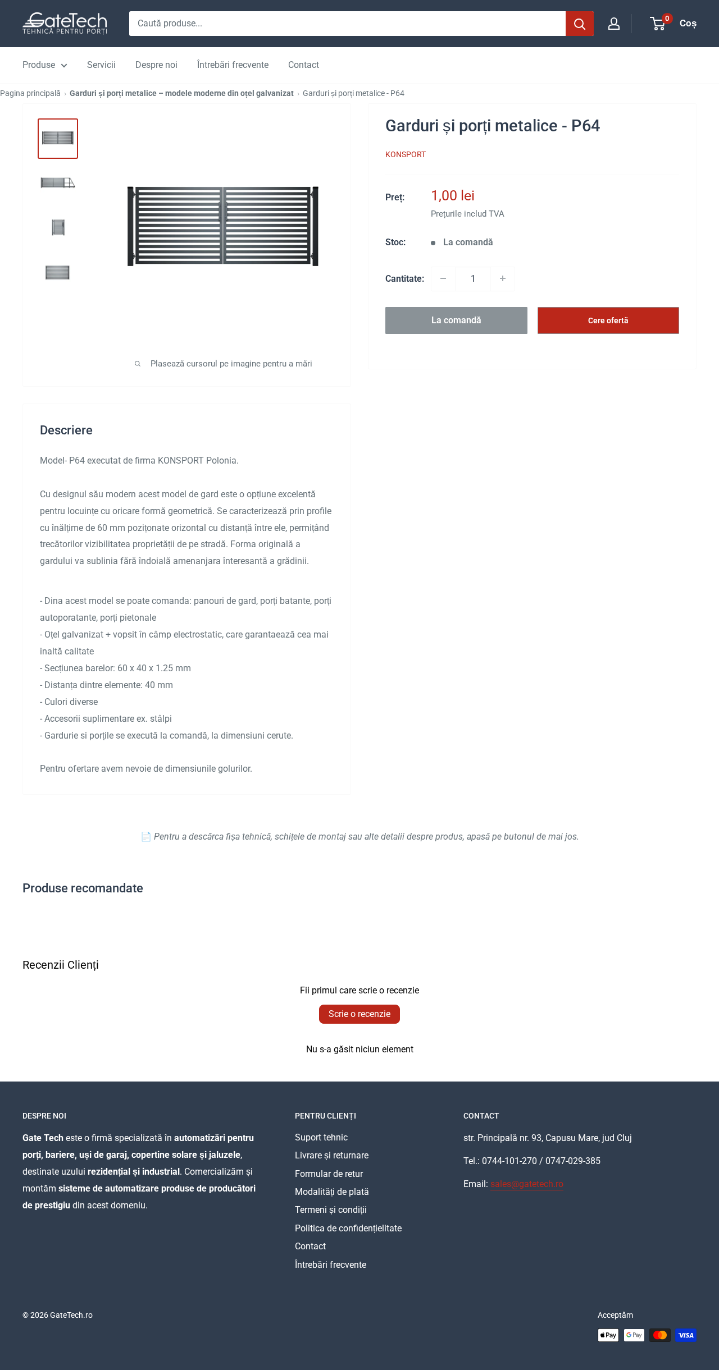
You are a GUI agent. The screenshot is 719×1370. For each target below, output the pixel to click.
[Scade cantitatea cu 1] (443, 278)
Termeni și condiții (331, 1209)
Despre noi (156, 64)
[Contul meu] (614, 23)
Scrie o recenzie (359, 1014)
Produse (38, 64)
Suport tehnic (321, 1137)
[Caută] (580, 23)
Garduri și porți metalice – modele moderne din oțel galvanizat (182, 93)
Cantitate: (404, 278)
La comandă (456, 319)
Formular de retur (329, 1174)
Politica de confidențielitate (348, 1228)
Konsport (405, 154)
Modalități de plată (332, 1191)
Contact (303, 64)
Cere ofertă (608, 319)
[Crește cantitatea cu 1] (503, 278)
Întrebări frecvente (233, 64)
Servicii (101, 64)
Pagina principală (30, 93)
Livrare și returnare (331, 1155)
